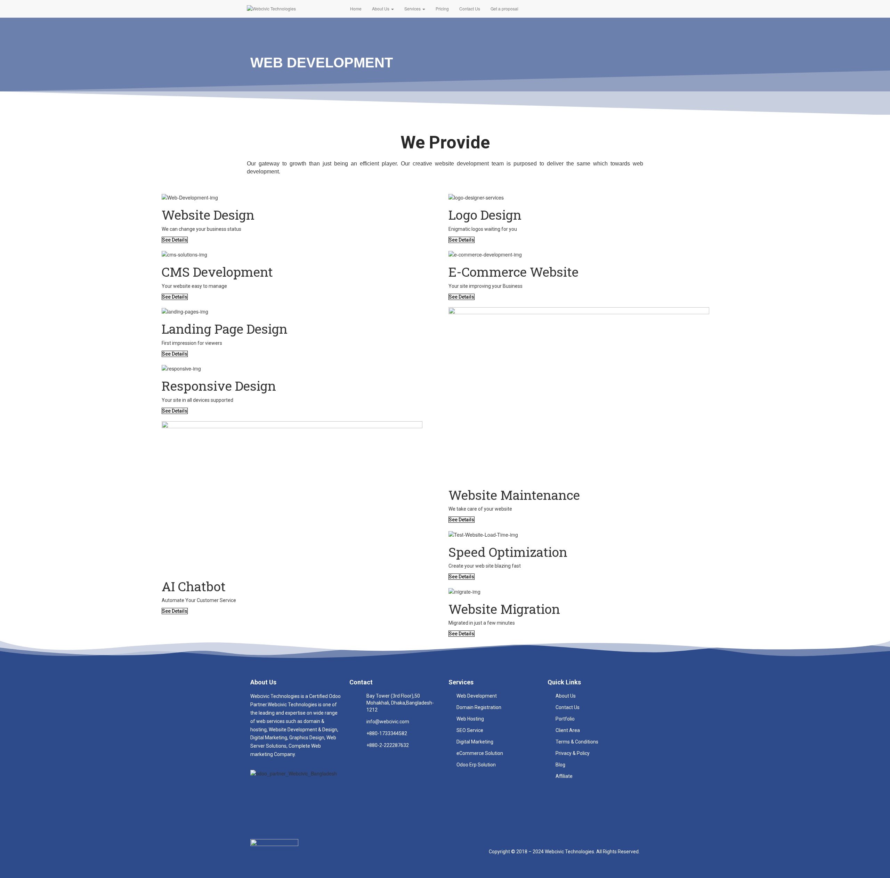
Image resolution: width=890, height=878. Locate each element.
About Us (381, 8)
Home (356, 8)
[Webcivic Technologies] (293, 8)
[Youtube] (284, 792)
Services (413, 8)
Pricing (442, 8)
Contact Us (469, 8)
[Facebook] (259, 792)
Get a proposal (504, 8)
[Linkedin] (309, 792)
